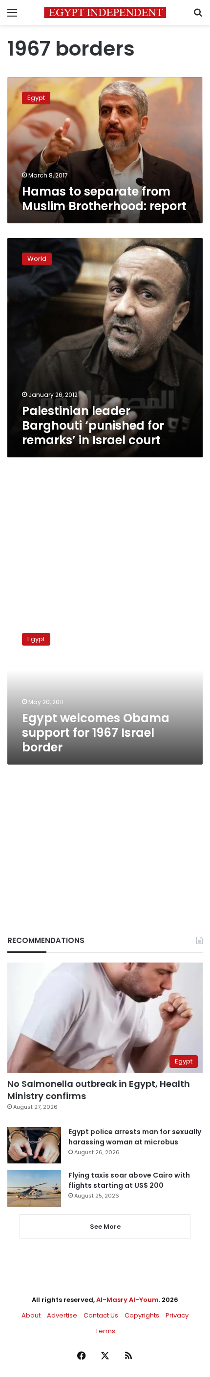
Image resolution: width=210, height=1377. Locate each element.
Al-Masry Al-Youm (127, 1299)
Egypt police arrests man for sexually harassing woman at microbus (134, 1137)
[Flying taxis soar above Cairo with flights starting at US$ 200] (34, 1188)
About (31, 1315)
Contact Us (101, 1315)
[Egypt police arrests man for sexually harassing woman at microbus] (34, 1145)
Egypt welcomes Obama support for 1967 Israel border (95, 732)
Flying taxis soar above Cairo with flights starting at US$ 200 (129, 1180)
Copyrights (142, 1315)
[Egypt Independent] (105, 12)
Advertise (62, 1315)
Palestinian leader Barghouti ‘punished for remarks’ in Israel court (93, 425)
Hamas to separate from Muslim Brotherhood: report (104, 198)
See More (105, 1226)
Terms (105, 1331)
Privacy (177, 1315)
